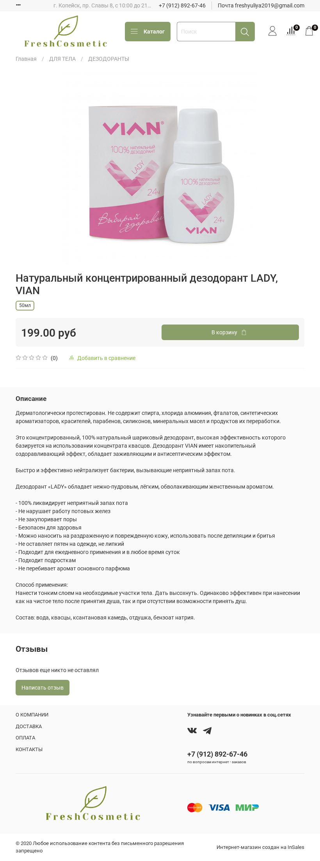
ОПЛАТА (25, 738)
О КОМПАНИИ (32, 715)
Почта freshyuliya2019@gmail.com (261, 5)
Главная (26, 59)
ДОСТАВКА (29, 726)
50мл (25, 305)
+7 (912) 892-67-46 (182, 5)
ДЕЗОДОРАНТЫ (108, 59)
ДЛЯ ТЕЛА (62, 59)
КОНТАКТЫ (29, 749)
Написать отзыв (42, 688)
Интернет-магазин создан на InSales (260, 847)
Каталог (154, 31)
